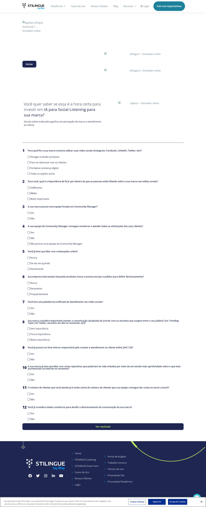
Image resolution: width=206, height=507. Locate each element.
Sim (32, 213)
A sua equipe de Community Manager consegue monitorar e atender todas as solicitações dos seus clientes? (82, 226)
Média (33, 193)
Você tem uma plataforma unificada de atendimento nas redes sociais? (62, 302)
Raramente (36, 288)
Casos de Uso (78, 6)
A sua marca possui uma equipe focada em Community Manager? (60, 206)
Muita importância (40, 340)
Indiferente (36, 188)
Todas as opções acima (42, 174)
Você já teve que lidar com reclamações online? (50, 251)
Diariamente (36, 269)
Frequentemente (39, 294)
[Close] (201, 502)
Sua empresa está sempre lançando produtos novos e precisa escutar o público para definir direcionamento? (83, 276)
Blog (115, 6)
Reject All (157, 501)
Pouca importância (40, 334)
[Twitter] (37, 475)
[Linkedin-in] (53, 475)
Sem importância (39, 328)
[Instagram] (45, 475)
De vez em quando (40, 263)
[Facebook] (30, 475)
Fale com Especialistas (169, 6)
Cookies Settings (137, 501)
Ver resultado (103, 426)
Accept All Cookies (178, 501)
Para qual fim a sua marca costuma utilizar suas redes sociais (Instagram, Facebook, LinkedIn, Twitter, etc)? (82, 150)
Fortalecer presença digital (44, 168)
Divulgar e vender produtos (44, 157)
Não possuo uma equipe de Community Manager (56, 244)
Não (32, 218)
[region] (103, 502)
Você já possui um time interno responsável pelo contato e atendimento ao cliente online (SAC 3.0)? (77, 347)
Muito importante (39, 199)
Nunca (33, 258)
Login (146, 6)
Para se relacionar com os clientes (48, 162)
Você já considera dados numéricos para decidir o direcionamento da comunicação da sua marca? (77, 407)
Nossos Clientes (99, 6)
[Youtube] (61, 475)
